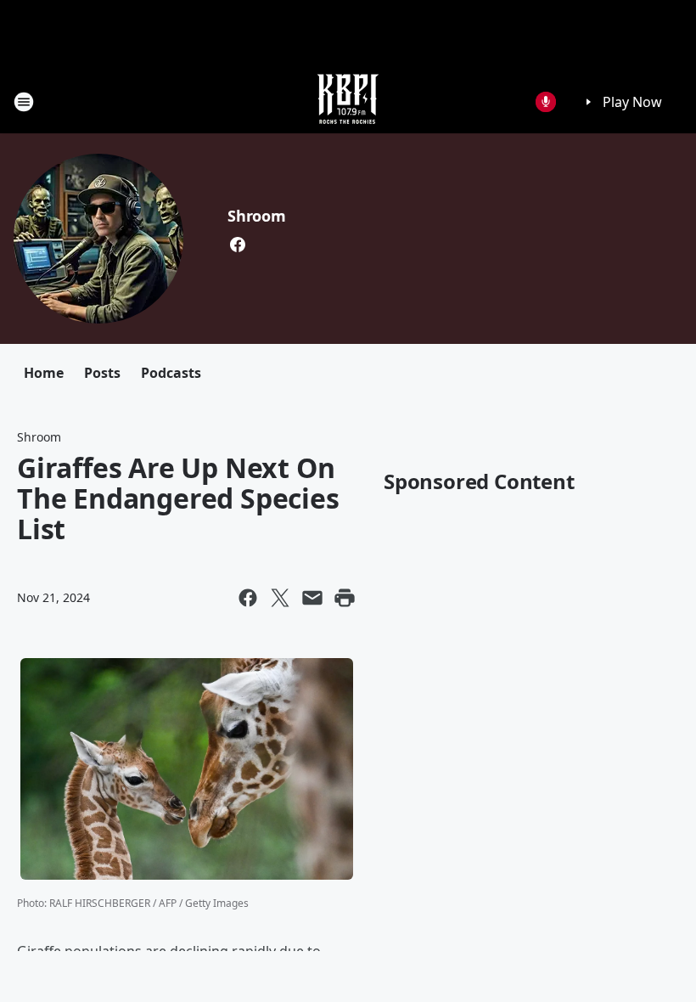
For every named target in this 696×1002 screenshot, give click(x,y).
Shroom (256, 215)
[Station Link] (348, 101)
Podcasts (171, 372)
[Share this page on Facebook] (248, 598)
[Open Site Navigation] (24, 102)
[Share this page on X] (280, 598)
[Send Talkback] (546, 102)
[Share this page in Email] (312, 598)
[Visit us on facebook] (237, 244)
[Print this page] (344, 598)
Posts (102, 372)
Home (44, 372)
